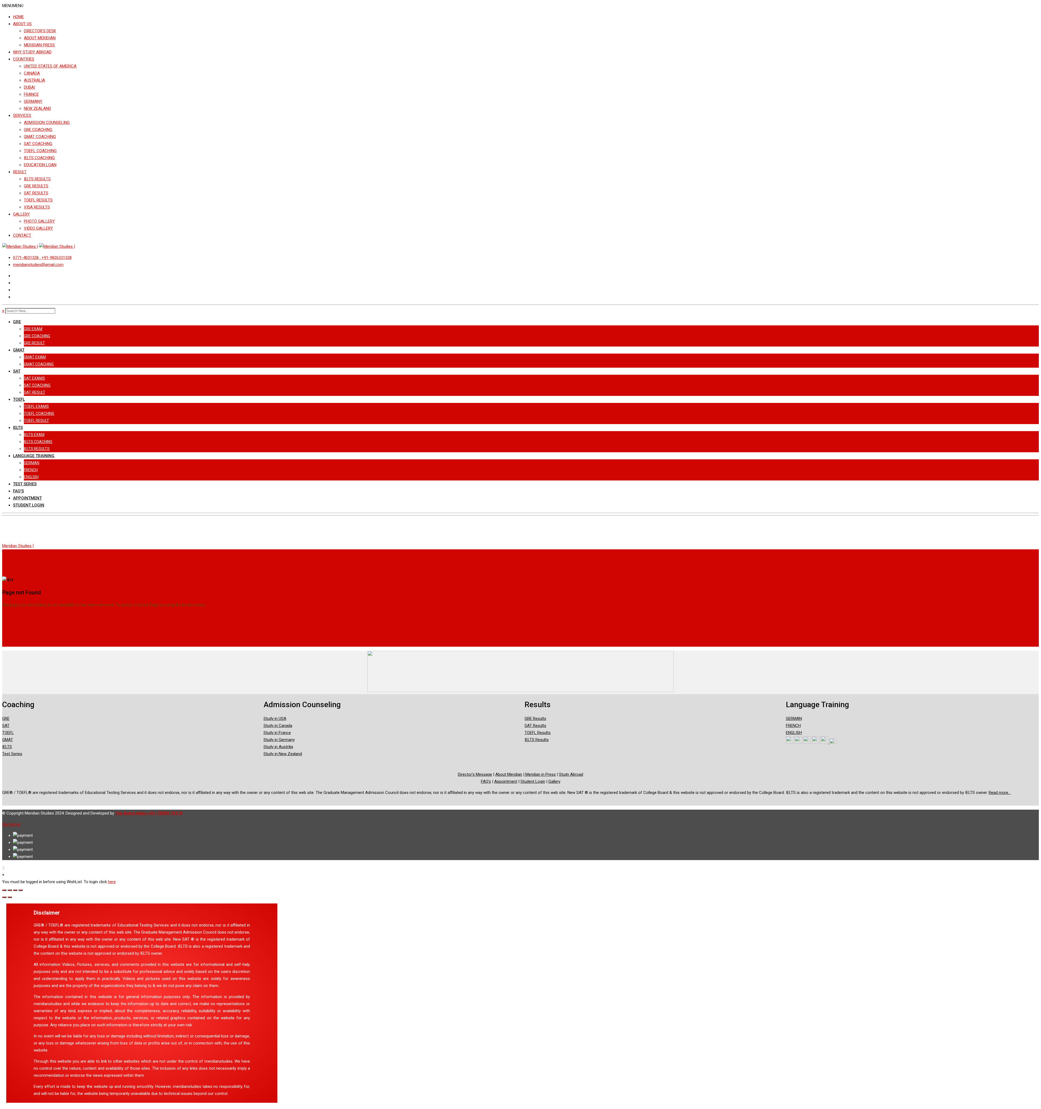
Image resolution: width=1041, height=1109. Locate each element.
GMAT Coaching (39, 364)
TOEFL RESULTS (38, 200)
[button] (12, 5)
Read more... (1000, 792)
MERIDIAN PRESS (39, 45)
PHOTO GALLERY (39, 221)
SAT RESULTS (36, 193)
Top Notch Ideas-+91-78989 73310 (148, 813)
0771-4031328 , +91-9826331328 (42, 257)
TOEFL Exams (36, 406)
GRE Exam (33, 329)
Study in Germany (279, 739)
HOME (18, 16)
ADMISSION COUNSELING (47, 122)
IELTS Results (37, 449)
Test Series (25, 484)
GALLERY (21, 214)
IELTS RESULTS (37, 179)
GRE (17, 321)
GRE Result (34, 343)
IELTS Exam (34, 434)
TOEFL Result (36, 420)
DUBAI (29, 87)
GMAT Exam (35, 357)
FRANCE (31, 94)
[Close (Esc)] (4, 890)
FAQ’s (18, 491)
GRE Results (535, 718)
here (112, 881)
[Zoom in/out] (20, 890)
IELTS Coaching (38, 442)
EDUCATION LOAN (40, 164)
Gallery (554, 781)
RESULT (20, 171)
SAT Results (535, 725)
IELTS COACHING (39, 157)
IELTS (18, 427)
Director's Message (475, 774)
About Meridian (508, 774)
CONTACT (22, 235)
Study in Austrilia (278, 746)
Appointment (27, 498)
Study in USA (275, 718)
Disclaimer (11, 824)
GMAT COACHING (40, 136)
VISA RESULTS (37, 207)
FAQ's (486, 781)
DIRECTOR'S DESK (40, 30)
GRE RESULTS (36, 186)
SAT (16, 371)
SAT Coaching (37, 385)
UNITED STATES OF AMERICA (50, 66)
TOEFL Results (538, 732)
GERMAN (31, 463)
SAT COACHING (38, 143)
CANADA (32, 73)
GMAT (18, 350)
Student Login (28, 505)
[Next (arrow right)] (10, 897)
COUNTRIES (23, 59)
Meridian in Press (540, 774)
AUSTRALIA (34, 80)
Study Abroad (571, 774)
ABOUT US (22, 23)
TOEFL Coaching (39, 413)
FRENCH (31, 470)
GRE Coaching (37, 336)
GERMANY (33, 101)
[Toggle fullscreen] (15, 890)
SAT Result (34, 392)
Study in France (277, 732)
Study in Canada (278, 725)
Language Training (33, 455)
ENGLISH (31, 477)
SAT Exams (34, 378)
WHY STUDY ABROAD (32, 52)
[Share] (10, 890)
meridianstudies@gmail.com (38, 264)
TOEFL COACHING (40, 150)
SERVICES (22, 115)
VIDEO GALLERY (38, 228)
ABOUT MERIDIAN (40, 38)
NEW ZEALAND (37, 108)
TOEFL (19, 399)
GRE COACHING (38, 129)
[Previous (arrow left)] (4, 897)
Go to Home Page (18, 616)
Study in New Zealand (283, 753)
